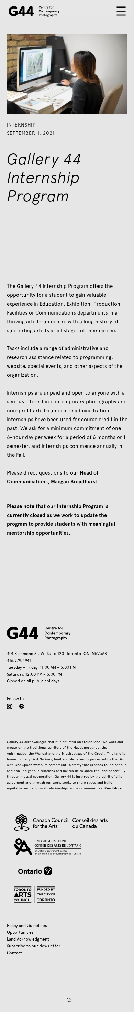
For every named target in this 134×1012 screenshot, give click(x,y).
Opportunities (20, 932)
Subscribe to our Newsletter (33, 946)
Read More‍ (113, 788)
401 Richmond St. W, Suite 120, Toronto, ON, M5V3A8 (57, 653)
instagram (9, 706)
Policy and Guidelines (27, 925)
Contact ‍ (15, 952)
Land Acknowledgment (28, 939)
